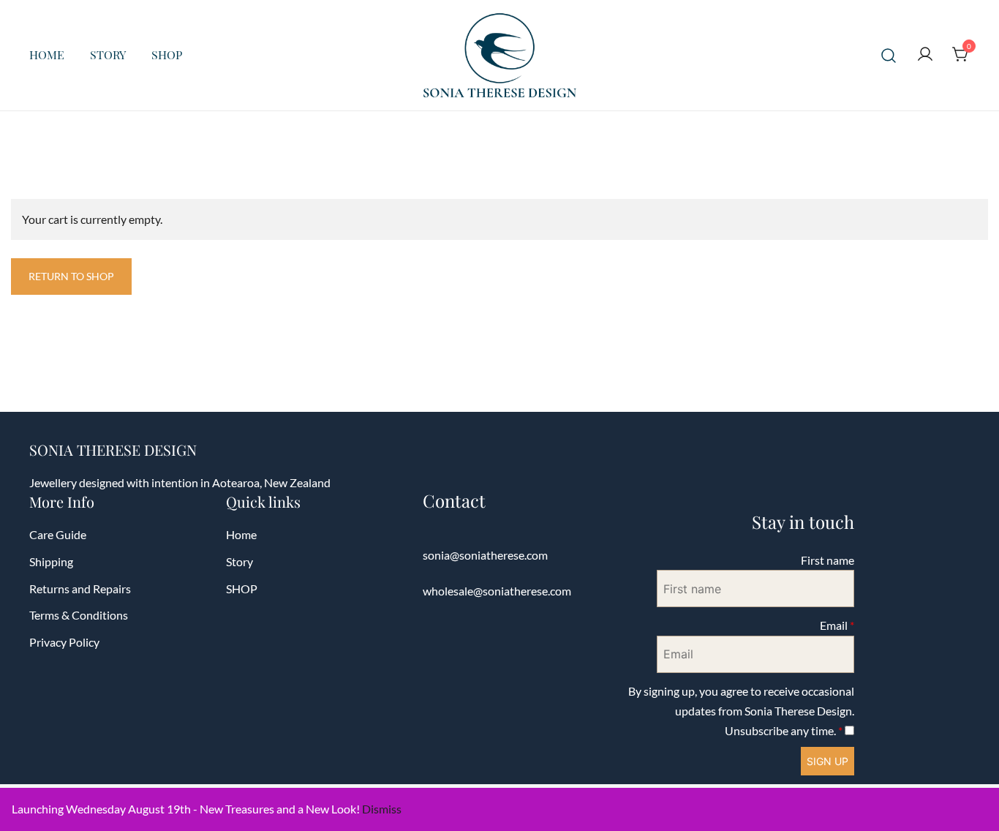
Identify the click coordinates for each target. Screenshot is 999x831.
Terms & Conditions (78, 615)
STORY (108, 54)
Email (837, 625)
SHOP (166, 54)
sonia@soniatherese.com (485, 555)
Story (239, 561)
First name (827, 560)
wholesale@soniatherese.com (497, 591)
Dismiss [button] (382, 809)
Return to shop (71, 276)
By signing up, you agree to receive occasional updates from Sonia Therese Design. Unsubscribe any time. (741, 710)
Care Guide (57, 534)
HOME (46, 54)
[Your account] (925, 54)
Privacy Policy (64, 642)
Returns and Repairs (80, 588)
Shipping (51, 561)
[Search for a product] (889, 55)
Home (241, 534)
